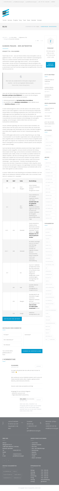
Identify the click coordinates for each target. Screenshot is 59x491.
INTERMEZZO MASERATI (48, 96)
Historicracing (49, 261)
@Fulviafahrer (30, 399)
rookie (47, 306)
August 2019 (51, 211)
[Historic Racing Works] (6, 13)
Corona (47, 238)
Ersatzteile (48, 248)
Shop (20, 20)
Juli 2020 (51, 185)
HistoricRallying (50, 264)
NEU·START (47, 116)
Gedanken (48, 258)
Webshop (48, 329)
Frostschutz (11, 39)
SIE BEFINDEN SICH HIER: (31, 26)
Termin (4, 20)
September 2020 (51, 182)
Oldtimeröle (49, 300)
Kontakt (39, 20)
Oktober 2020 (51, 179)
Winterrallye (49, 336)
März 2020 (51, 192)
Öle (46, 339)
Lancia (47, 281)
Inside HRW (48, 145)
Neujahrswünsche (50, 297)
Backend (48, 232)
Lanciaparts (49, 290)
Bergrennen (48, 235)
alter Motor (49, 229)
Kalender (33, 20)
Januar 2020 (51, 198)
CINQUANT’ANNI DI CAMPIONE (49, 80)
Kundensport (49, 148)
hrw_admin (14, 37)
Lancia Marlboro (50, 287)
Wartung (48, 326)
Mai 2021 (51, 166)
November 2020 (51, 175)
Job (46, 268)
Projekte (15, 20)
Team (24, 20)
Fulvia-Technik (49, 142)
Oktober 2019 (51, 205)
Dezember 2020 (51, 172)
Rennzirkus (48, 152)
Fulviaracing (49, 255)
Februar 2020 (51, 195)
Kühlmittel (17, 39)
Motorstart (49, 293)
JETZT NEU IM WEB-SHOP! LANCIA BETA (49, 122)
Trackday (48, 316)
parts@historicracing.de (31, 1)
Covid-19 (48, 242)
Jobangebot (48, 271)
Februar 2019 (51, 218)
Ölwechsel (52, 339)
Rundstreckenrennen (51, 310)
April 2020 (51, 188)
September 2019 (51, 208)
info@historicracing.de (19, 1)
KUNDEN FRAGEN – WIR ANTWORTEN (17, 46)
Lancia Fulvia (49, 284)
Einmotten (48, 245)
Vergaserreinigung (50, 323)
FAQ (26, 37)
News (28, 20)
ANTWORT (39, 366)
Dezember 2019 (51, 201)
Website (47, 332)
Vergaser (48, 319)
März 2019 (51, 214)
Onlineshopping (50, 303)
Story (47, 313)
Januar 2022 (51, 162)
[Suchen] (55, 5)
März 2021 (51, 169)
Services (10, 20)
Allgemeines (22, 37)
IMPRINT (53, 1)
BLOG (5, 26)
